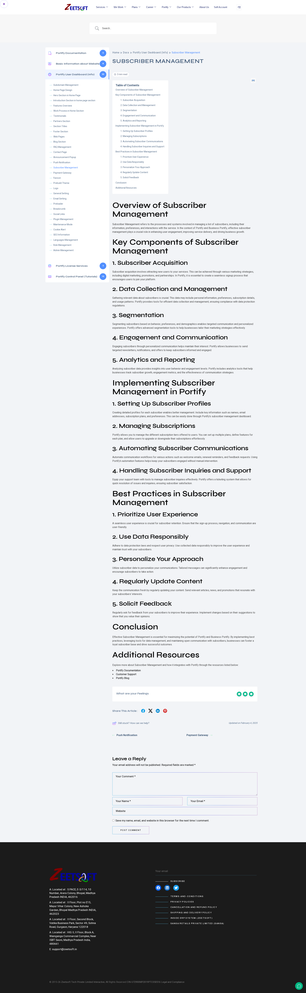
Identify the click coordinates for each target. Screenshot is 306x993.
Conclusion (121, 182)
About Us (204, 7)
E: (50, 949)
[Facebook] (158, 888)
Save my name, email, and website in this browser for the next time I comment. (162, 821)
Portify (165, 7)
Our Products (184, 7)
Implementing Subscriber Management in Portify (140, 126)
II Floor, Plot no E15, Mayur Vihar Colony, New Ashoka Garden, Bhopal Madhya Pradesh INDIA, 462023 (72, 908)
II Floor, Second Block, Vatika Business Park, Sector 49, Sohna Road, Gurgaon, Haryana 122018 (72, 923)
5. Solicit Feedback (129, 177)
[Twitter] (176, 888)
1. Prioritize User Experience (134, 157)
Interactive (99, 982)
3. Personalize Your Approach (135, 167)
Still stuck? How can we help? (133, 723)
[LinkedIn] (167, 888)
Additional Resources (126, 188)
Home (115, 53)
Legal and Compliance (172, 982)
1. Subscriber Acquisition (132, 100)
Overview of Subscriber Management (134, 90)
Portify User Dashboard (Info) (150, 53)
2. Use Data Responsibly (132, 162)
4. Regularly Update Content (134, 172)
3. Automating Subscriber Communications (141, 141)
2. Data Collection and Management (137, 105)
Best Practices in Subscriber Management (136, 151)
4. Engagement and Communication (138, 115)
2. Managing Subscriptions (133, 136)
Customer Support (126, 674)
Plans (135, 7)
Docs (126, 53)
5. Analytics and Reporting (133, 120)
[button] (239, 7)
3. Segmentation (128, 110)
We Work (118, 7)
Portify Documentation (128, 670)
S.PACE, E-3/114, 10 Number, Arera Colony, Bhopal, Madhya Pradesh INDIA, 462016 (72, 893)
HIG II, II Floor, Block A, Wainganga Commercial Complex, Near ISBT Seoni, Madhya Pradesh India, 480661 (72, 938)
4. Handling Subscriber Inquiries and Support (142, 146)
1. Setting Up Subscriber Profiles (136, 131)
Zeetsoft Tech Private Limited (77, 982)
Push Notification (127, 735)
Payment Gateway (197, 735)
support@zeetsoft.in (64, 949)
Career (149, 7)
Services (100, 7)
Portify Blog (122, 678)
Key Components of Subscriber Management (138, 95)
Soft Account (220, 7)
